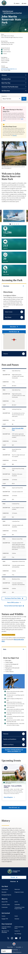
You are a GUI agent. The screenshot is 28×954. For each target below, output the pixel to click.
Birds (4, 649)
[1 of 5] (10, 224)
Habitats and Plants (8, 744)
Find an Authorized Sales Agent (13, 605)
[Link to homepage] (14, 871)
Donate (13, 877)
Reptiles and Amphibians (9, 739)
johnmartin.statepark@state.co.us (9, 68)
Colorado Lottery (6, 904)
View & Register (8, 797)
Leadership (17, 904)
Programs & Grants (19, 892)
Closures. (15, 135)
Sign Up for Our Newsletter (5, 931)
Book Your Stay (6, 83)
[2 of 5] (12, 224)
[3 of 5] (14, 224)
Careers (3, 916)
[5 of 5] (18, 224)
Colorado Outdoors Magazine (6, 927)
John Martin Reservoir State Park (12, 13)
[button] (14, 340)
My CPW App (18, 933)
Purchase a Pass (6, 79)
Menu (25, 3)
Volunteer (13, 881)
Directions (6, 286)
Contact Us (17, 931)
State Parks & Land (8, 11)
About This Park (7, 98)
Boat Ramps (8, 317)
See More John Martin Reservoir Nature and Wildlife (14, 750)
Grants (16, 916)
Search (17, 3)
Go (24, 98)
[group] (14, 216)
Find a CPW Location (13, 602)
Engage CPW (5, 918)
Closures (4, 75)
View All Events (13, 807)
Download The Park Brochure (10, 87)
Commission (5, 907)
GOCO (16, 901)
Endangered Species (6, 894)
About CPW (4, 901)
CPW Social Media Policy (19, 927)
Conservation (5, 889)
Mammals (5, 733)
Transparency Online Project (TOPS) (19, 907)
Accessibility (18, 947)
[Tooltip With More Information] (25, 29)
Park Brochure (13, 331)
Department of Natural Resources (14, 952)
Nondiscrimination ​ (14, 949)
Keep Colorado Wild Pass (17, 429)
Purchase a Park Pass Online (13, 598)
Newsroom (17, 889)
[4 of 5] (16, 224)
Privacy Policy (10, 947)
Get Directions (6, 90)
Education (4, 892)
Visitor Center (9, 312)
